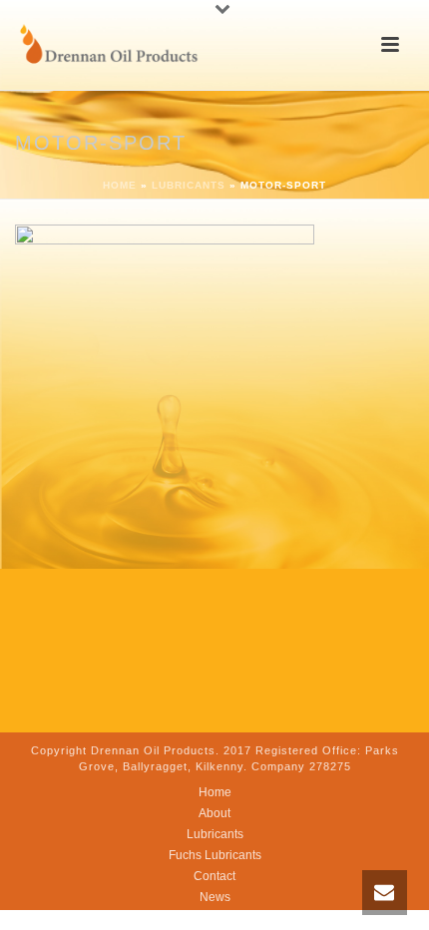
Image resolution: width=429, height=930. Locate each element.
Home (120, 185)
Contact (214, 876)
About (214, 813)
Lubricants (188, 185)
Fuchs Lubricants (215, 855)
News (215, 897)
